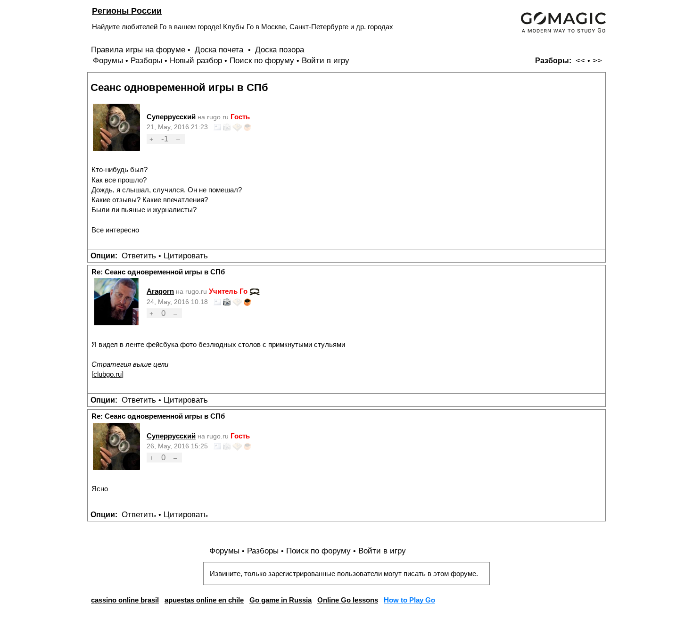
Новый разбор (196, 60)
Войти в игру (325, 60)
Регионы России (127, 11)
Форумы (108, 60)
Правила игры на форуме (138, 49)
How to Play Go (409, 600)
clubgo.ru (107, 374)
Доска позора (279, 49)
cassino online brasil (125, 600)
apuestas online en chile (204, 600)
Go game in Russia (280, 600)
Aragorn (160, 291)
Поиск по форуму (262, 60)
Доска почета (220, 49)
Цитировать (186, 255)
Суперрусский (171, 117)
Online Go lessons (347, 600)
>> (597, 60)
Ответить (139, 255)
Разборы (146, 60)
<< (580, 60)
